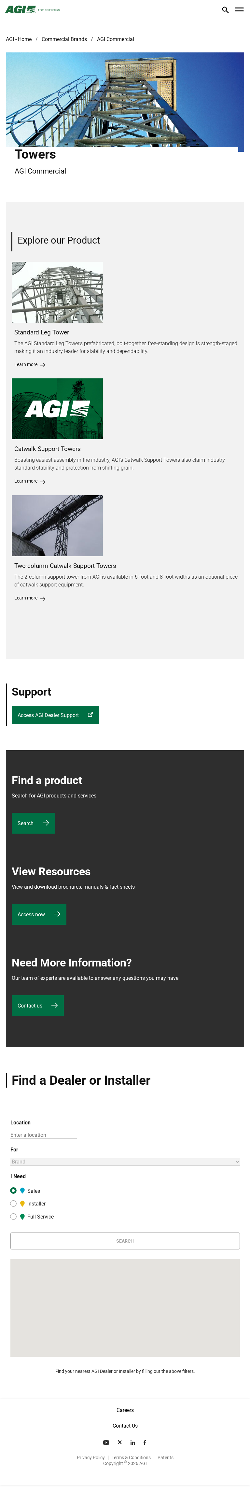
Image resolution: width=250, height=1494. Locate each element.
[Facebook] (145, 1442)
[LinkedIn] (133, 1442)
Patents (166, 1457)
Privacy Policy (91, 1457)
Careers (125, 1410)
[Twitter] (120, 1442)
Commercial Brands (64, 39)
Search (125, 1241)
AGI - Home (19, 39)
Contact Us (125, 1426)
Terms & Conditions (131, 1457)
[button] (225, 11)
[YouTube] (106, 1442)
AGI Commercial (115, 39)
